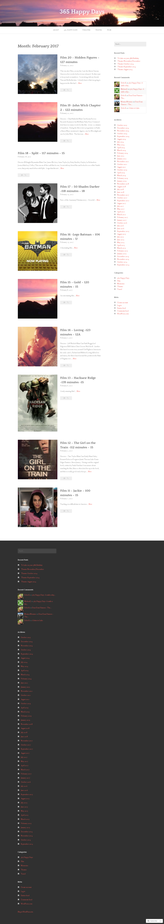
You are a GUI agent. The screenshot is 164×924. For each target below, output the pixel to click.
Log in (119, 305)
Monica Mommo (127, 102)
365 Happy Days (82, 11)
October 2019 (122, 170)
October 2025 (122, 125)
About (56, 30)
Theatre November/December (128, 61)
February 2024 (122, 153)
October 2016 (122, 223)
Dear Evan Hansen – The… (41, 608)
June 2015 (120, 240)
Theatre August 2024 (124, 69)
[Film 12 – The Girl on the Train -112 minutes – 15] (67, 478)
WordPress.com (123, 314)
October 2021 (122, 164)
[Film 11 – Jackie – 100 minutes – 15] (67, 511)
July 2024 (120, 142)
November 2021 (123, 161)
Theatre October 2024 (125, 64)
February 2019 (122, 178)
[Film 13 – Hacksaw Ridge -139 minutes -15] (67, 398)
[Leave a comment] (64, 90)
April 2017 (121, 212)
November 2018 (123, 184)
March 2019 (121, 175)
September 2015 (123, 231)
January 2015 (121, 254)
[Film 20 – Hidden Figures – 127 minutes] (67, 90)
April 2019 (121, 173)
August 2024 (121, 139)
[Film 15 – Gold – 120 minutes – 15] (67, 302)
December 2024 (123, 128)
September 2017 (123, 200)
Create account (122, 302)
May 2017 (120, 209)
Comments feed (123, 311)
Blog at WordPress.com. (25, 912)
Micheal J (124, 89)
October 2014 (122, 262)
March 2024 (121, 150)
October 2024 (122, 133)
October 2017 (122, 198)
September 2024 (123, 136)
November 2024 (123, 131)
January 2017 (121, 220)
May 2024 (120, 145)
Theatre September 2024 (126, 67)
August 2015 (121, 234)
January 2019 (121, 181)
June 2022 (120, 156)
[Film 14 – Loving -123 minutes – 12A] (67, 365)
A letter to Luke (134, 108)
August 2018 (121, 187)
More (80, 83)
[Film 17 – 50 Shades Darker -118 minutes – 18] (67, 207)
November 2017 (123, 195)
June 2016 (120, 228)
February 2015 (122, 251)
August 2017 (121, 203)
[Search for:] (130, 44)
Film (109, 30)
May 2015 (120, 242)
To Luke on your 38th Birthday (128, 58)
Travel (98, 30)
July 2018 (120, 189)
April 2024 (121, 147)
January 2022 (121, 159)
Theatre (86, 30)
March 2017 (121, 214)
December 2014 (123, 256)
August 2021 (121, 167)
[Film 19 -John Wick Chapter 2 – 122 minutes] (67, 141)
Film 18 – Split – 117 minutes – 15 (41, 153)
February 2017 (122, 217)
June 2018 (120, 192)
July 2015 (120, 237)
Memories (121, 284)
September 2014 (123, 265)
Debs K (123, 83)
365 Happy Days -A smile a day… (43, 595)
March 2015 (121, 248)
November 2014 (123, 259)
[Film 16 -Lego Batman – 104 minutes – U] (67, 255)
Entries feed (121, 308)
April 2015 (121, 245)
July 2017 (120, 206)
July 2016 (120, 226)
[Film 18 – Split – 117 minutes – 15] (25, 175)
